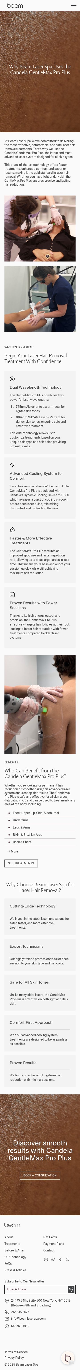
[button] (74, 5)
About (8, 1237)
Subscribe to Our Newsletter (24, 1281)
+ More (13, 851)
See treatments (21, 863)
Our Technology (15, 1257)
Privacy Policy (14, 1358)
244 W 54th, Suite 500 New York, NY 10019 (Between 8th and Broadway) (40, 1303)
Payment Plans (53, 1244)
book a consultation (40, 1175)
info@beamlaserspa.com (28, 1319)
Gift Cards (50, 1237)
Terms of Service (16, 1352)
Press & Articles (15, 1270)
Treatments (12, 1244)
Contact (48, 1250)
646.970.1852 (20, 1326)
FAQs (8, 1264)
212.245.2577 (20, 1312)
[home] (18, 5)
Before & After (14, 1250)
